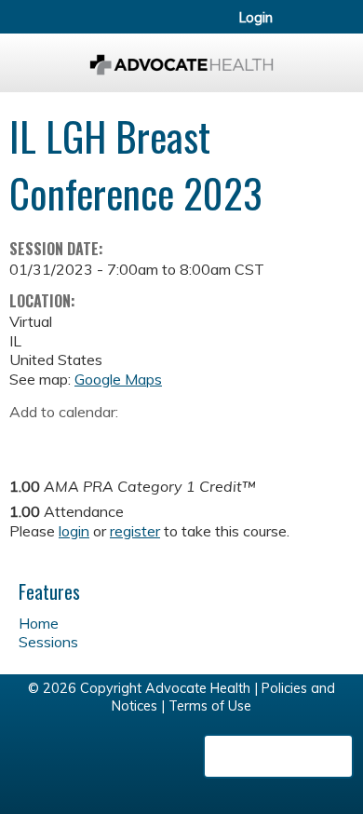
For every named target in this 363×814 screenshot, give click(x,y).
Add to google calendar (28, 440)
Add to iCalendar (112, 439)
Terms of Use (209, 706)
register (135, 531)
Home (39, 623)
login (74, 531)
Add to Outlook (157, 440)
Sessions (48, 641)
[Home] (181, 58)
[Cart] (308, 27)
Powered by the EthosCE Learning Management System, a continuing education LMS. (278, 756)
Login (256, 17)
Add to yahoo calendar (70, 440)
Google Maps (118, 379)
